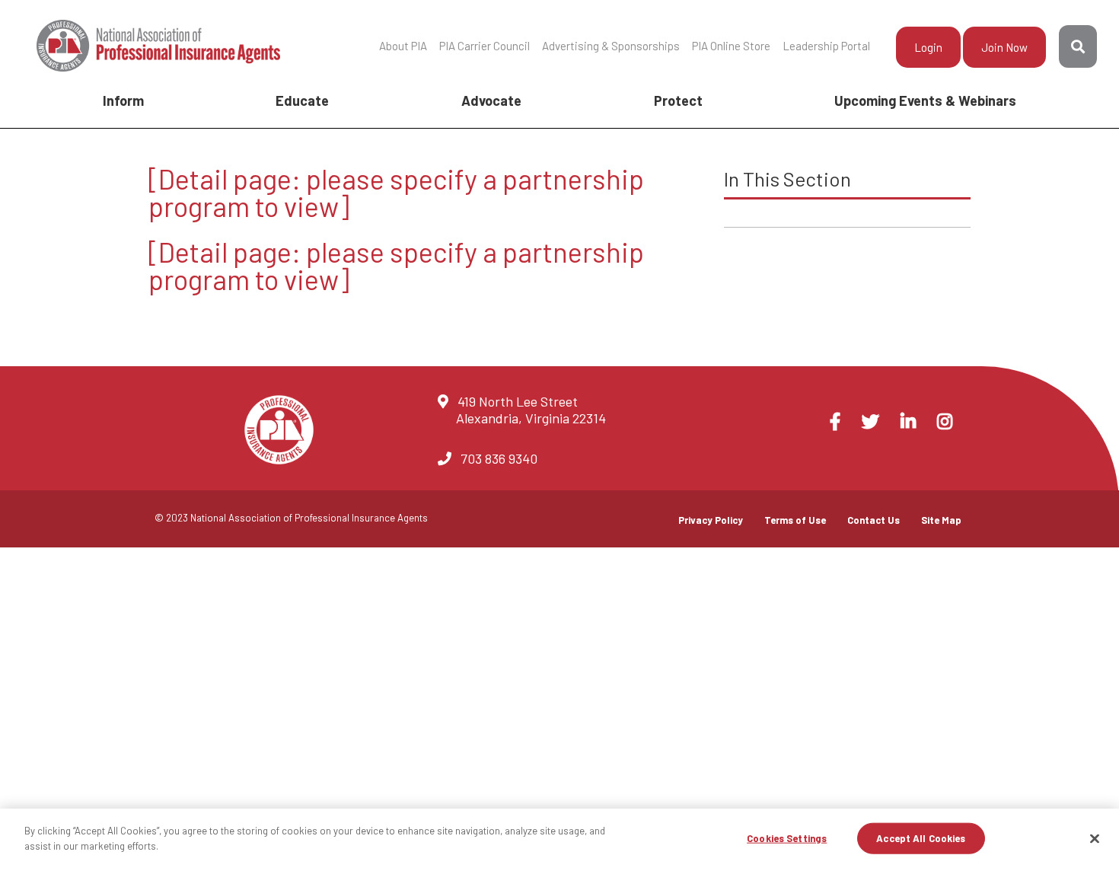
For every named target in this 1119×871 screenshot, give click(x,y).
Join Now (1004, 47)
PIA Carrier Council (484, 46)
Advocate (491, 100)
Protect (678, 100)
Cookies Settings (787, 838)
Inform (123, 100)
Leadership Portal (826, 46)
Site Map (941, 520)
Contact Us (873, 520)
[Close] (1094, 838)
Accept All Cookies (920, 838)
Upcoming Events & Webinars (925, 100)
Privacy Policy (710, 520)
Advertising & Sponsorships (611, 46)
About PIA (403, 46)
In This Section (787, 178)
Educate (302, 100)
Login (928, 47)
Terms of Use (795, 520)
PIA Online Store (731, 46)
